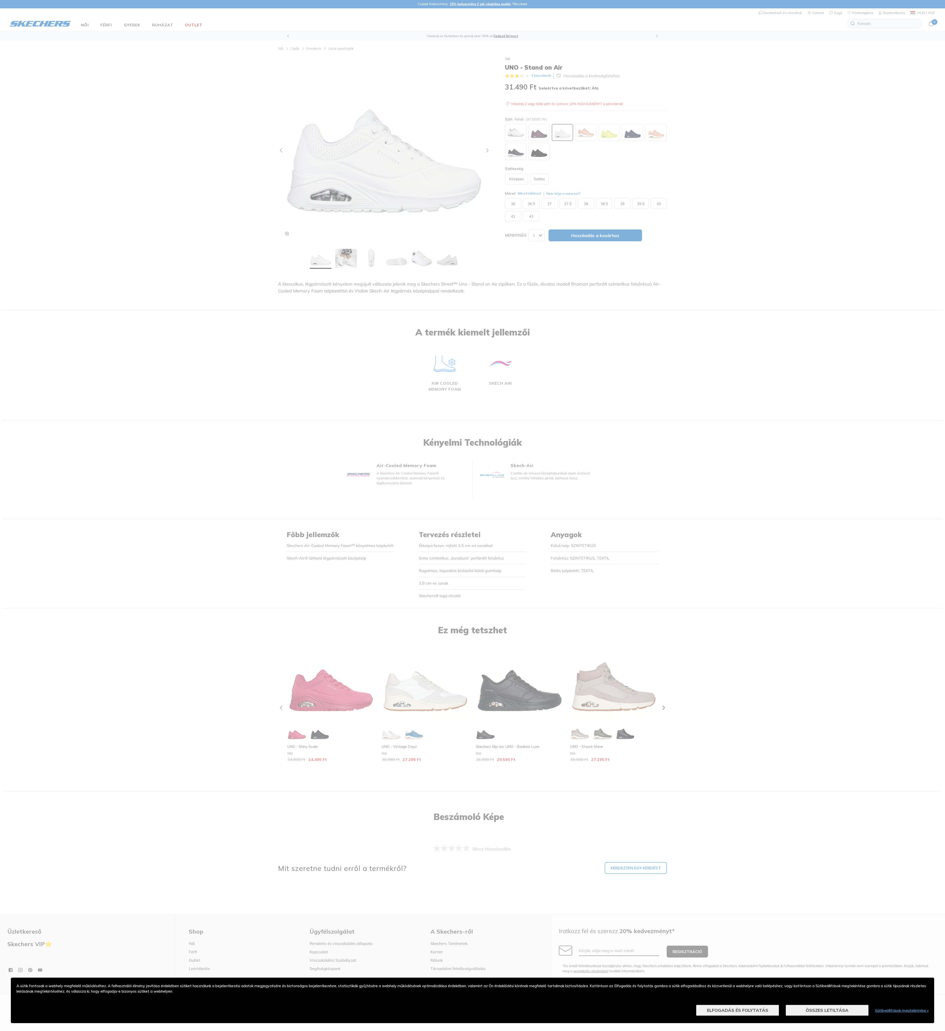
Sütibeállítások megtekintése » (902, 1010)
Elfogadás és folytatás (737, 1010)
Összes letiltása (827, 1010)
